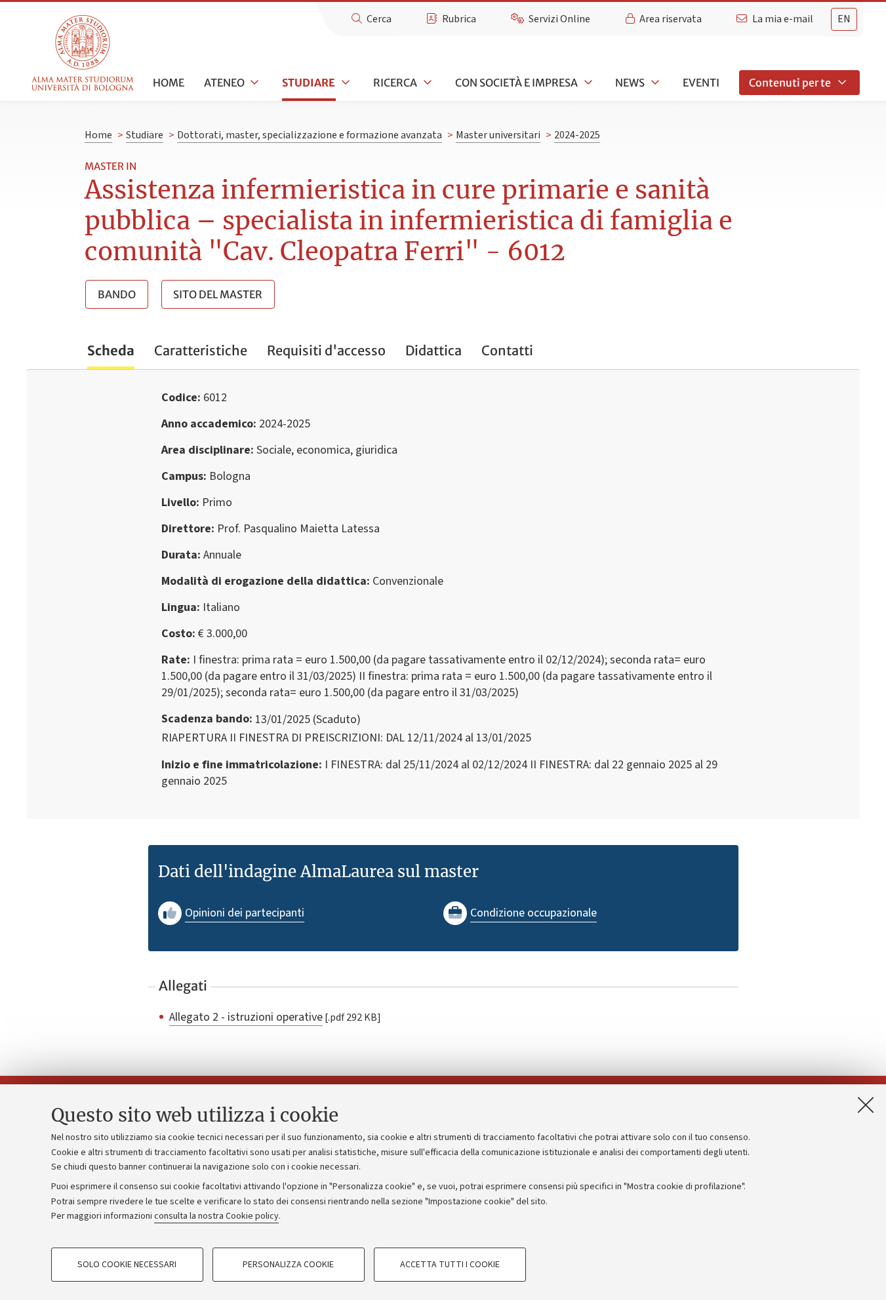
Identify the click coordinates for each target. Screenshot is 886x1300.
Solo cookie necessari (126, 1264)
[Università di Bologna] (83, 53)
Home (168, 82)
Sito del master (217, 294)
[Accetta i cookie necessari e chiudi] (865, 1104)
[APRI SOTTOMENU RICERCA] (426, 82)
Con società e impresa (516, 82)
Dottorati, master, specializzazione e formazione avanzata (309, 135)
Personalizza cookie (288, 1264)
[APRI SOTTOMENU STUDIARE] (344, 82)
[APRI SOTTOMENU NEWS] (654, 82)
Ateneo (224, 82)
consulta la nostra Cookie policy (216, 1216)
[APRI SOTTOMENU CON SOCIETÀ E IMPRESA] (587, 82)
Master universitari (498, 135)
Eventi (701, 82)
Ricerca (395, 82)
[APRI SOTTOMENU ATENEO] (254, 82)
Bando (117, 294)
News (630, 82)
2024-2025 (577, 135)
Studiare (308, 82)
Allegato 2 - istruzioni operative (246, 1016)
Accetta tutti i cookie (450, 1264)
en (844, 19)
